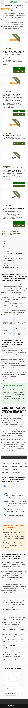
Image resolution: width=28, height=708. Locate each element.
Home (3, 231)
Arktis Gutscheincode (10, 679)
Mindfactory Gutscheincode (12, 674)
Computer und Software (13, 231)
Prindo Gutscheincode (10, 693)
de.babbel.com (6, 248)
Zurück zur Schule (17, 233)
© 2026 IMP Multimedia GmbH (14, 705)
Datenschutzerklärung (7, 702)
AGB (24, 702)
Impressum (18, 702)
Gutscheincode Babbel (7, 234)
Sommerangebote (6, 233)
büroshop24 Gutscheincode (12, 683)
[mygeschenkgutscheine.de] (14, 2)
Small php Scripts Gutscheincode (13, 688)
